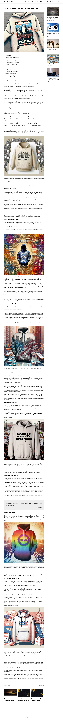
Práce (45, 1)
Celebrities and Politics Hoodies (12, 66)
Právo (48, 1)
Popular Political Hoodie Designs (13, 62)
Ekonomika (34, 1)
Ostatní (38, 1)
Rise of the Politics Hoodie (11, 60)
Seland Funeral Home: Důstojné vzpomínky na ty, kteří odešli (23, 700)
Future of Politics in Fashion (12, 76)
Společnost (52, 1)
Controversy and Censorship (12, 67)
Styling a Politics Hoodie (11, 73)
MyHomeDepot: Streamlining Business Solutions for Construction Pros (52, 19)
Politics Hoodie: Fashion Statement (13, 57)
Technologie (57, 1)
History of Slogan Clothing (12, 59)
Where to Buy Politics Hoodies (12, 71)
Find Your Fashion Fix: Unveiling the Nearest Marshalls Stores (53, 80)
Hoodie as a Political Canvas (12, 64)
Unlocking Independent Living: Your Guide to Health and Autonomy (53, 35)
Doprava (30, 1)
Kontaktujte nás (13, 681)
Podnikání (42, 1)
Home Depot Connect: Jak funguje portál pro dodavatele (9, 700)
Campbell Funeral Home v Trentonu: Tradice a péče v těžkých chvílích (37, 700)
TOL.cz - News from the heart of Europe (11, 1)
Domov (26, 1)
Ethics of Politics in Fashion (12, 69)
